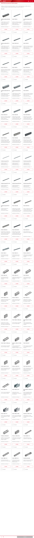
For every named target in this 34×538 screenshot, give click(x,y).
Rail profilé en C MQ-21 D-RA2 (28, 390)
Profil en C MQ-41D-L (16, 435)
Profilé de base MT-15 (16, 161)
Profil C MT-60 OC (4, 114)
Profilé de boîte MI (26, 458)
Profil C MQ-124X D (4, 319)
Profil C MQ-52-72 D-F (5, 366)
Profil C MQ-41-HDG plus (5, 343)
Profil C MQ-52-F (26, 343)
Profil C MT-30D (4, 137)
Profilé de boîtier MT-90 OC (16, 91)
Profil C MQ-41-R (4, 413)
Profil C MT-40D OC (26, 114)
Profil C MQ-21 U (26, 297)
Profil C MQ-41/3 (4, 275)
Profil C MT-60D (15, 137)
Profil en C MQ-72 (15, 297)
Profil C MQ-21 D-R (15, 389)
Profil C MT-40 (14, 19)
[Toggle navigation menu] (1, 1)
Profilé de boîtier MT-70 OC (5, 44)
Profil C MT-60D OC (26, 137)
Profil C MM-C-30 (4, 458)
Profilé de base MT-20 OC (16, 183)
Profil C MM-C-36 (15, 458)
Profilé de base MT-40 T (27, 183)
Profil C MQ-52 (26, 275)
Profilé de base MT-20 (27, 161)
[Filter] (3, 537)
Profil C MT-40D (15, 114)
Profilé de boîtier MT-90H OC (5, 20)
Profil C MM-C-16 (26, 435)
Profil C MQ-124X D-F (27, 366)
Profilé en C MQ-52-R (5, 435)
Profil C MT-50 (14, 67)
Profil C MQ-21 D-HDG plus (27, 320)
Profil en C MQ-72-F (15, 366)
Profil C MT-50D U (4, 229)
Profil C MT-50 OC (26, 67)
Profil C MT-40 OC (15, 43)
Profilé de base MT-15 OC (5, 183)
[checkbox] (6, 32)
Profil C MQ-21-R (4, 389)
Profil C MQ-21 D (15, 275)
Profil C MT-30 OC (4, 67)
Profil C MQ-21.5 (26, 229)
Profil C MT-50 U (26, 205)
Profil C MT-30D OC (15, 229)
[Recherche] (32, 1)
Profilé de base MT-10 (5, 161)
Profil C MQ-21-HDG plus (16, 319)
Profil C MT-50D (15, 205)
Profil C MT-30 (25, 43)
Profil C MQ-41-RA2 (15, 413)
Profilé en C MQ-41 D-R (27, 413)
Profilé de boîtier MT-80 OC (27, 20)
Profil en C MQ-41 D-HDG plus (16, 343)
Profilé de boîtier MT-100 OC (5, 91)
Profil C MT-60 (25, 90)
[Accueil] (4, 1)
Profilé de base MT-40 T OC (5, 206)
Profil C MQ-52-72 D (4, 297)
